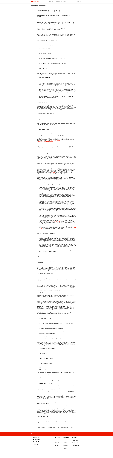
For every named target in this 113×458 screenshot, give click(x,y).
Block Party (73, 453)
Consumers (39, 453)
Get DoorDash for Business (76, 443)
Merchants (47, 453)
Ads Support (65, 448)
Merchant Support (65, 445)
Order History (65, 440)
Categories (51, 1)
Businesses (55, 453)
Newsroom (69, 453)
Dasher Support (65, 443)
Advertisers (51, 453)
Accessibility (56, 440)
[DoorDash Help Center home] (32, 1)
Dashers (43, 453)
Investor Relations (60, 453)
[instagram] (36, 442)
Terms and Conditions (56, 221)
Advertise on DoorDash (75, 445)
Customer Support (42, 5)
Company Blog (57, 442)
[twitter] (33, 442)
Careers (66, 453)
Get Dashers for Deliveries (75, 442)
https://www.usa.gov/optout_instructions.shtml (45, 141)
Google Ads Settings (41, 174)
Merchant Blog (57, 445)
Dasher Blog (56, 443)
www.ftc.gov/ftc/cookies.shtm (56, 140)
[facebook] (34, 442)
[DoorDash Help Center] (34, 433)
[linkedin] (38, 442)
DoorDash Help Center (34, 5)
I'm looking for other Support (61, 1)
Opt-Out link (53, 172)
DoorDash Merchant (75, 440)
